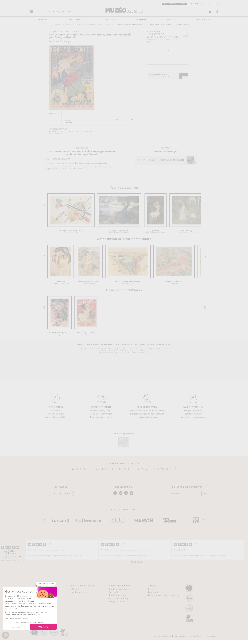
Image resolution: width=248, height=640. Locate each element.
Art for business (79, 592)
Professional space (174, 4)
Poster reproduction (72, 25)
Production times (117, 595)
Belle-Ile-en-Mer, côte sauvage (127, 282)
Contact (192, 636)
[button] (5, 635)
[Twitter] (132, 495)
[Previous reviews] (24, 550)
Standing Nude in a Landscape (89, 282)
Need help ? (197, 4)
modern (75, 163)
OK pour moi (43, 627)
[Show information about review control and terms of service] (20, 556)
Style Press (90, 25)
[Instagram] (121, 495)
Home (57, 25)
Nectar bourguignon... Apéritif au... (59, 334)
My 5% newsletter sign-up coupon (163, 595)
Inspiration (203, 19)
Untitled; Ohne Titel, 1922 (71, 231)
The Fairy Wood (188, 231)
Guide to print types (118, 589)
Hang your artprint (118, 601)
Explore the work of (160, 160)
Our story (76, 589)
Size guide (114, 592)
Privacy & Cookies (207, 636)
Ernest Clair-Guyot (106, 25)
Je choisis (16, 627)
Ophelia (155, 231)
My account (152, 592)
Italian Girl (60, 282)
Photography (77, 19)
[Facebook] (116, 495)
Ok (204, 493)
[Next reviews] (246, 550)
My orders (152, 589)
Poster (110, 19)
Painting (43, 19)
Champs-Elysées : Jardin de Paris (86, 334)
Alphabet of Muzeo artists (124, 463)
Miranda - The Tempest (119, 231)
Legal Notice (180, 636)
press (100, 163)
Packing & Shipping (118, 598)
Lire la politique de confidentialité (16, 618)
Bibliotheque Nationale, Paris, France (67, 169)
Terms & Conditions (162, 636)
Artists (171, 19)
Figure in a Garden (174, 282)
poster (62, 163)
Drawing (141, 19)
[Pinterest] (126, 495)
